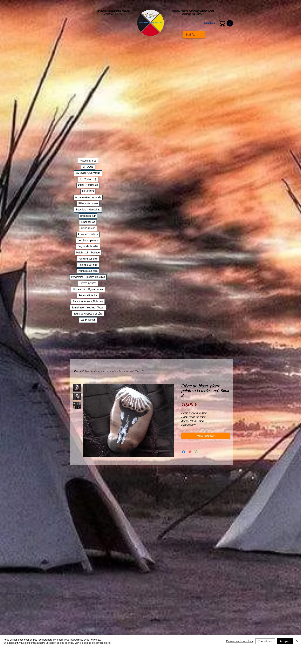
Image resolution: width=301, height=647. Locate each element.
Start (76, 371)
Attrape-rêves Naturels (88, 197)
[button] (194, 34)
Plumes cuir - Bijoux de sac (88, 289)
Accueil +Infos (88, 160)
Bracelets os (88, 222)
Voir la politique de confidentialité (93, 642)
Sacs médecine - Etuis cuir (88, 301)
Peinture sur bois (88, 258)
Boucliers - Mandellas (88, 209)
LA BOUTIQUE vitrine (88, 173)
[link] (227, 23)
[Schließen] (297, 641)
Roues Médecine (88, 295)
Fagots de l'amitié (88, 246)
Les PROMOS (87, 320)
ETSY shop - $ (88, 179)
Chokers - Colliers (88, 234)
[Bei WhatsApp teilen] (197, 452)
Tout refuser (265, 641)
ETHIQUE (88, 167)
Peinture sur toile (88, 271)
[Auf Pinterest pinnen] (190, 452)
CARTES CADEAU (88, 185)
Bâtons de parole (88, 203)
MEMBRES (88, 191)
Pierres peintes (88, 283)
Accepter (285, 641)
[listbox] (194, 34)
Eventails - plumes (88, 240)
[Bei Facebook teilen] (183, 452)
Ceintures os (88, 228)
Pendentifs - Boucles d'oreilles (88, 277)
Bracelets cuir (88, 216)
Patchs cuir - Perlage (88, 252)
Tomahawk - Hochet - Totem (88, 307)
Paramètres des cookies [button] (239, 641)
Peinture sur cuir (88, 265)
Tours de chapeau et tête (88, 313)
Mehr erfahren (188, 425)
